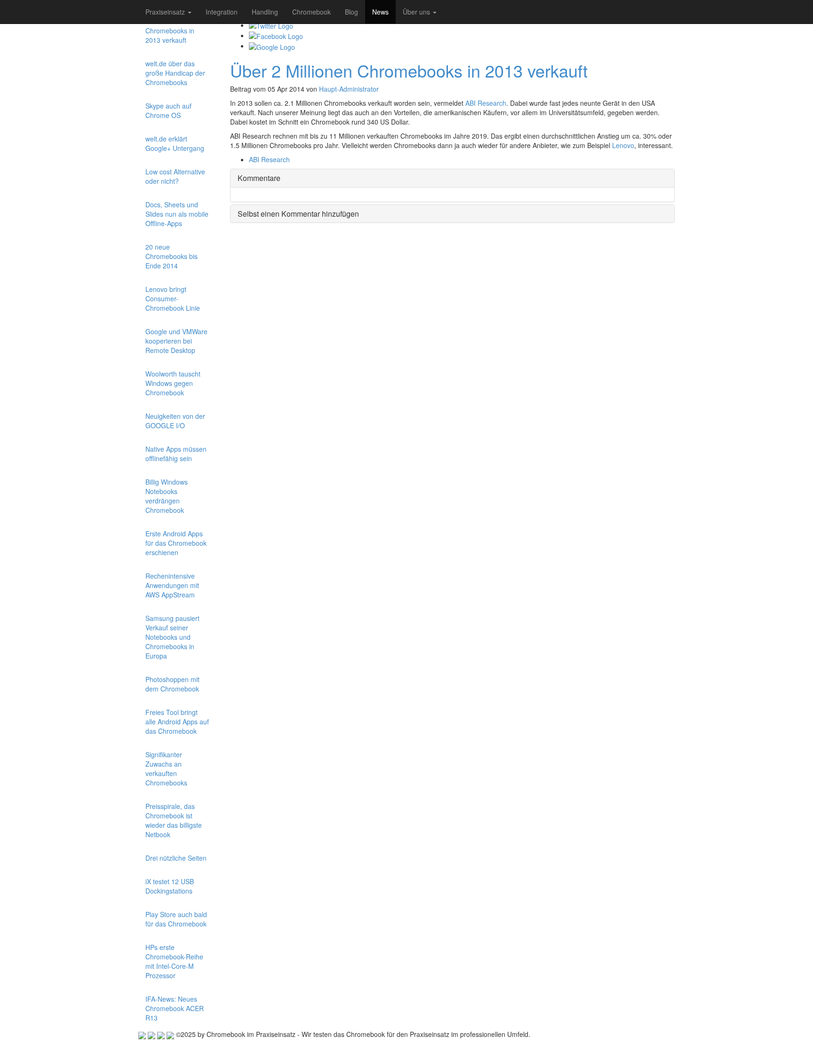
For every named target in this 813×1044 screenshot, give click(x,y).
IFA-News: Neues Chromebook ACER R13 (174, 1008)
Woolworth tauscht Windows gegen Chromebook (172, 383)
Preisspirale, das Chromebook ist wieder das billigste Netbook (173, 820)
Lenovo (623, 145)
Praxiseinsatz (166, 11)
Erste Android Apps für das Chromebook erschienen (176, 543)
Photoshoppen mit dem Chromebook (172, 684)
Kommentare (259, 178)
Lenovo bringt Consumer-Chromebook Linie (172, 298)
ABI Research (485, 103)
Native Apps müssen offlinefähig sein (176, 453)
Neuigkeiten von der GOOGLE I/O (175, 420)
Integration (222, 11)
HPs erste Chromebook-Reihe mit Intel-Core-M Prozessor (174, 961)
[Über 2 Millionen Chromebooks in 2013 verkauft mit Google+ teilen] (272, 45)
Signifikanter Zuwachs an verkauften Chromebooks (166, 768)
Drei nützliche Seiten (176, 858)
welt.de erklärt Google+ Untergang (174, 143)
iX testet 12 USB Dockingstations (169, 886)
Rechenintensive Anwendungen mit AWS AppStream (172, 585)
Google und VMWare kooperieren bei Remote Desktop (176, 341)
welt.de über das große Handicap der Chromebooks (175, 73)
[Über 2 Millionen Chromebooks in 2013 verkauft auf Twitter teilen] (271, 25)
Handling (265, 11)
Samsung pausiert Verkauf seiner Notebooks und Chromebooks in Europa (172, 636)
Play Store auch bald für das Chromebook (176, 919)
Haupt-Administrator (349, 89)
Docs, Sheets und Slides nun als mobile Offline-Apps (176, 214)
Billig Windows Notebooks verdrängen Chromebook (166, 496)
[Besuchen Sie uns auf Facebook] (161, 1034)
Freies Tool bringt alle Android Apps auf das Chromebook (177, 721)
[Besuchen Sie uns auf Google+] (142, 1034)
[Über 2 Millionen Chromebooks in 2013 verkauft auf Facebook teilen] (276, 35)
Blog (351, 11)
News (380, 11)
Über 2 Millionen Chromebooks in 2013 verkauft (169, 30)
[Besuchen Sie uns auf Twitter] (151, 1034)
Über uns (417, 11)
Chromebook (311, 11)
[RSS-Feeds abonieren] (170, 1034)
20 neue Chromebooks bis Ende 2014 (171, 256)
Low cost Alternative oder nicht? (175, 176)
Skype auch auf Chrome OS (168, 110)
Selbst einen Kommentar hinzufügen (298, 213)
